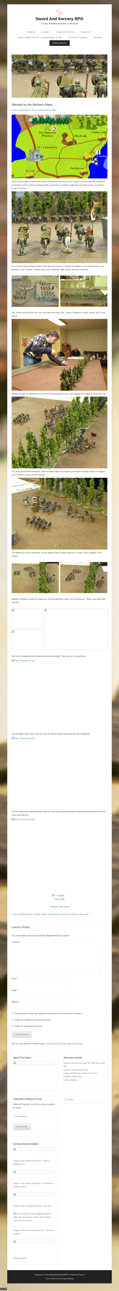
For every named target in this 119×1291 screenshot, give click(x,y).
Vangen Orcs (86, 32)
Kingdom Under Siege (59, 907)
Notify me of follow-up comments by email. (33, 1020)
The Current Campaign (77, 37)
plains (74, 914)
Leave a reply (83, 914)
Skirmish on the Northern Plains (32, 104)
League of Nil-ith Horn (65, 32)
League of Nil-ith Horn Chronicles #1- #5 (80, 1073)
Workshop (97, 37)
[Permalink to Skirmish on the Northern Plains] (59, 76)
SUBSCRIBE (21, 1127)
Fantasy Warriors (59, 43)
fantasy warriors (54, 914)
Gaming (37, 914)
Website (15, 1002)
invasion (64, 914)
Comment (16, 942)
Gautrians (46, 32)
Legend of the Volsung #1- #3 (75, 1070)
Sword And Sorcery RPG (59, 19)
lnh (69, 914)
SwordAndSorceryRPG (47, 110)
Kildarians (31, 32)
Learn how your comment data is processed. (64, 1044)
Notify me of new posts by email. (29, 1026)
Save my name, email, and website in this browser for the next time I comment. (48, 1013)
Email (15, 990)
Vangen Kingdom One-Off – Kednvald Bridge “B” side (39, 37)
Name (15, 978)
